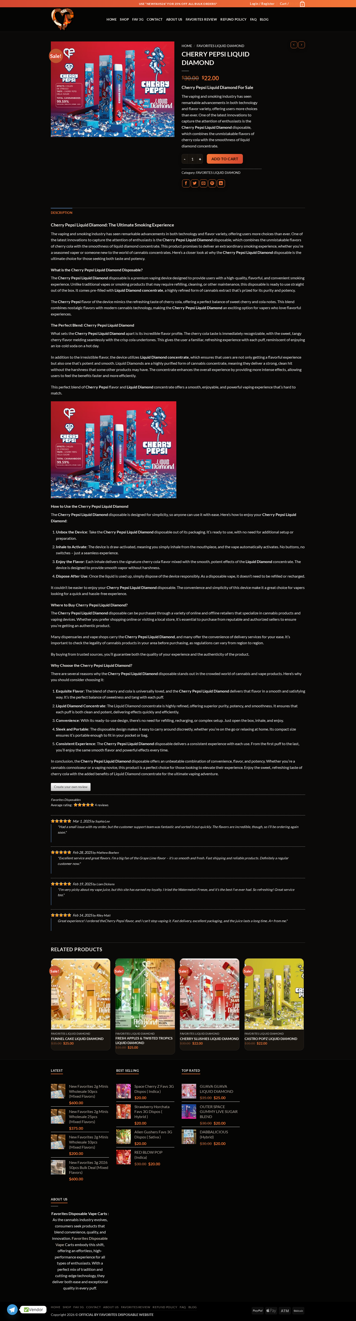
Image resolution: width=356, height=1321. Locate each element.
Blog (264, 19)
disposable (197, 239)
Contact (155, 19)
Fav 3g (137, 19)
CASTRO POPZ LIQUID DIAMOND (271, 1039)
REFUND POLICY (233, 19)
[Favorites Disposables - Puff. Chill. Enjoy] (75, 19)
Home (111, 19)
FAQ (253, 19)
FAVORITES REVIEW (201, 19)
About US (174, 19)
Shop (124, 19)
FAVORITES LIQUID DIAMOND (220, 46)
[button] (262, 3)
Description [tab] (61, 213)
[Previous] (51, 1008)
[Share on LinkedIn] (221, 183)
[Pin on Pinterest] (212, 183)
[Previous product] (301, 44)
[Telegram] (12, 1309)
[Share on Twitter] (195, 183)
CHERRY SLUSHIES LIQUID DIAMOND (209, 1039)
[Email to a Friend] (204, 183)
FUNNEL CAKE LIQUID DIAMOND (77, 1039)
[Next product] (294, 44)
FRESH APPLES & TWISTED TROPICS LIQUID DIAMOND (144, 1040)
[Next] (303, 1008)
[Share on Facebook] (186, 183)
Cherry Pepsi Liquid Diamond (79, 224)
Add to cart (225, 159)
